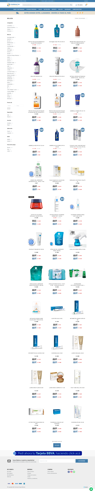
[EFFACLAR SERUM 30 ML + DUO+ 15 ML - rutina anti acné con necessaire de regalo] (57, 273)
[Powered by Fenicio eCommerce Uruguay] (86, 487)
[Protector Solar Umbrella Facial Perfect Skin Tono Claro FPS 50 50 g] (77, 135)
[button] (71, 4)
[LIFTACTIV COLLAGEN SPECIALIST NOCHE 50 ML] (36, 204)
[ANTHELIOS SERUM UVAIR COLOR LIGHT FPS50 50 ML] (36, 308)
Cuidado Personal (31, 9)
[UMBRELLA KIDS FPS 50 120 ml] (36, 135)
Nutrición (47, 9)
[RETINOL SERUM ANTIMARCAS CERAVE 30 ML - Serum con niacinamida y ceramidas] (77, 66)
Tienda (28, 476)
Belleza (60, 9)
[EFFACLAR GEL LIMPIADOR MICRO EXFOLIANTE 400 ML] (36, 273)
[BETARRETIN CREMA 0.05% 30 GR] (77, 308)
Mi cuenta (9, 471)
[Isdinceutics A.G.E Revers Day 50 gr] (77, 169)
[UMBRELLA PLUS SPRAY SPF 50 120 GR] (57, 135)
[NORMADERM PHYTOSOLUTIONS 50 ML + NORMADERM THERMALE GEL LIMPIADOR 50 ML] (77, 273)
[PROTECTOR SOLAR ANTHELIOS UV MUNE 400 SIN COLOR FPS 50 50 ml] (36, 100)
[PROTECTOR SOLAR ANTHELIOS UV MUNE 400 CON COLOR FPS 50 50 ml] (57, 100)
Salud (40, 9)
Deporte (54, 9)
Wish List (9, 476)
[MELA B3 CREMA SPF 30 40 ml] (57, 66)
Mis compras (9, 473)
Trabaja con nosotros (31, 475)
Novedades (68, 9)
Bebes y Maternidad (18, 9)
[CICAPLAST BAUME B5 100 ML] (36, 239)
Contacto (86, 1)
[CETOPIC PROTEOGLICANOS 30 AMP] (36, 411)
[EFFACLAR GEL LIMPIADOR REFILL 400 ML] (57, 239)
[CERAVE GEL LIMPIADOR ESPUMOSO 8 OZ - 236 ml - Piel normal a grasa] (36, 169)
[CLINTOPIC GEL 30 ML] (57, 308)
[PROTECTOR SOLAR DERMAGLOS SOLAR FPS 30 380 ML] (36, 31)
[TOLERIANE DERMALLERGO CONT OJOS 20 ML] (77, 204)
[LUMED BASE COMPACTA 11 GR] (57, 377)
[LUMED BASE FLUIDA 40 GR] (36, 377)
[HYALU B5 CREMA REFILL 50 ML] (77, 239)
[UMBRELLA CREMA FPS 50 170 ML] (77, 100)
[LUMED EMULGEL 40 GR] (77, 342)
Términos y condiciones (32, 478)
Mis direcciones (10, 475)
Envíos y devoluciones (52, 473)
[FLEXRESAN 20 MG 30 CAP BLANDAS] (57, 411)
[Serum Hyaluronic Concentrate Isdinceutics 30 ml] (57, 169)
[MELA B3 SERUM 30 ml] (36, 66)
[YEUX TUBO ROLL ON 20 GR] (77, 377)
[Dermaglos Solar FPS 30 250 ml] (57, 31)
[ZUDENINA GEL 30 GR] (57, 342)
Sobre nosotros (77, 9)
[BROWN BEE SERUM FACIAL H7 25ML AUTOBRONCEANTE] (77, 31)
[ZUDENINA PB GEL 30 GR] (77, 411)
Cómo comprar (51, 471)
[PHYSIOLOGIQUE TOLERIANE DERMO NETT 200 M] (57, 204)
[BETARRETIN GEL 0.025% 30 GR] (36, 342)
